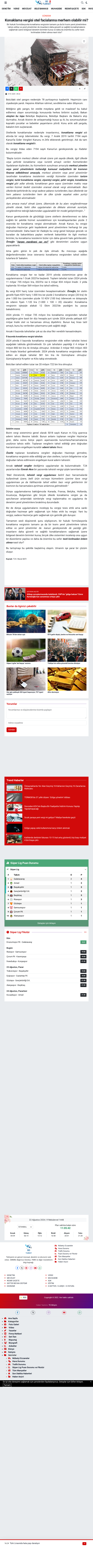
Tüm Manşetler (64, 1256)
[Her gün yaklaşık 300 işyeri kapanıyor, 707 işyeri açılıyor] (26, 679)
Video (11, 1327)
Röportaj (12, 1340)
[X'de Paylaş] (11, 89)
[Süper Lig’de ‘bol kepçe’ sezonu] (26, 650)
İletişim (11, 1352)
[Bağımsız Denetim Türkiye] (43, 2)
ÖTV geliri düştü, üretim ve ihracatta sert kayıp (65, 634)
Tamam (7, 1385)
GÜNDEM (46, 16)
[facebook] (17, 1312)
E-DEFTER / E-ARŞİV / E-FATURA (61, 1286)
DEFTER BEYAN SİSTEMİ (17, 1283)
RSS (24, 1297)
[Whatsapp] (40, 1268)
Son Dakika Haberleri (66, 1259)
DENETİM (6, 8)
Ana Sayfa (13, 1318)
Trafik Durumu (64, 1251)
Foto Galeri (13, 1324)
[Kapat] (91, 1381)
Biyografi (12, 1343)
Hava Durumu (63, 1248)
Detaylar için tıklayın (47, 923)
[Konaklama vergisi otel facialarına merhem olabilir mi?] (46, 61)
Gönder (11, 729)
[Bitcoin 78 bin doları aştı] (26, 621)
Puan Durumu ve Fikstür (67, 1254)
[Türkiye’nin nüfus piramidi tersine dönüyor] (67, 650)
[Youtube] (35, 1268)
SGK (83, 8)
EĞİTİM (51, 1283)
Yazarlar (12, 1330)
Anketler (12, 1346)
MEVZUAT (27, 8)
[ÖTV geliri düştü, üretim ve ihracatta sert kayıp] (67, 621)
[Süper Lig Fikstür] (85, 932)
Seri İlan (12, 1336)
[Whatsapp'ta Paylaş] (16, 89)
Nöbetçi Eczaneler (65, 1246)
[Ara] (82, 2)
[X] (22, 1268)
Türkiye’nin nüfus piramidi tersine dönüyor (64, 663)
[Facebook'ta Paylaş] (7, 89)
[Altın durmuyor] (67, 679)
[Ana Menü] (5, 2)
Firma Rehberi (15, 1333)
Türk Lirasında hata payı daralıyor (25, 1543)
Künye (11, 1349)
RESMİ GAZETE (72, 8)
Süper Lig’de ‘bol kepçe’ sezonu (19, 663)
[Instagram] (31, 1268)
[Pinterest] (26, 1268)
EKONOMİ (11, 1286)
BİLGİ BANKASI (41, 8)
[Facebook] (17, 1268)
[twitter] (33, 1312)
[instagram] (48, 1312)
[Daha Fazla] (21, 89)
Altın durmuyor (53, 692)
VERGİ (16, 8)
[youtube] (64, 1312)
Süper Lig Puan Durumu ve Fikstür (28, 1367)
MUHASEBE (56, 8)
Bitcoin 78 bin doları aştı (16, 634)
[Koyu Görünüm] (87, 2)
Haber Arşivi (63, 1262)
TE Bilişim (53, 1305)
